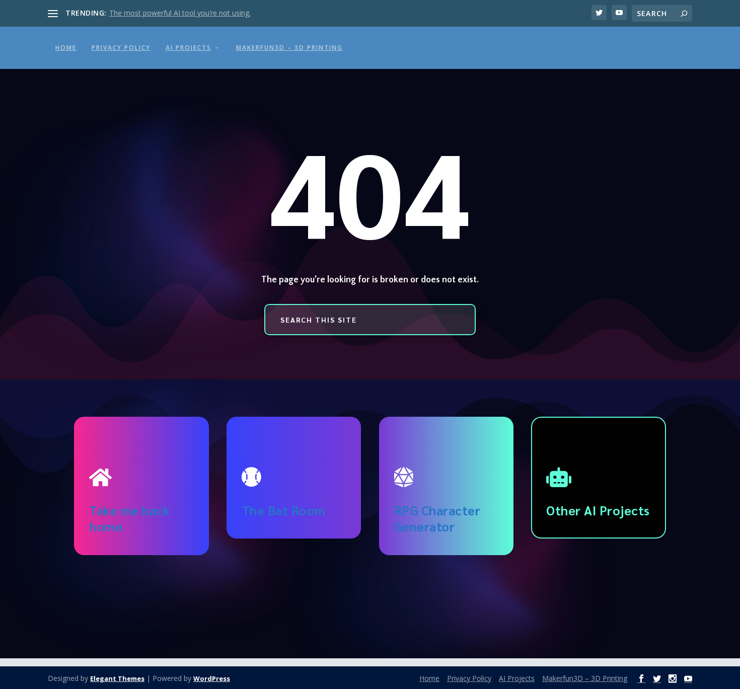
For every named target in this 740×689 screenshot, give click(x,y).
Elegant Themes (117, 678)
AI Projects (188, 47)
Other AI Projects (598, 510)
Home (66, 47)
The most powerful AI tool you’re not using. (180, 13)
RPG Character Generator (437, 518)
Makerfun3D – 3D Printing (289, 47)
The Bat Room (284, 510)
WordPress (211, 678)
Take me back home (129, 518)
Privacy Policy (121, 47)
